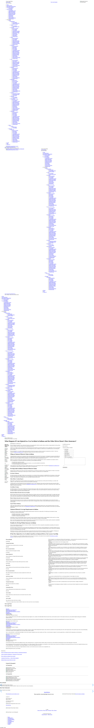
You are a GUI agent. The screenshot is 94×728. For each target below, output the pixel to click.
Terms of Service (40, 710)
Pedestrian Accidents (12, 14)
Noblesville (12, 96)
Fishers (12, 37)
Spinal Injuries (15, 55)
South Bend (12, 111)
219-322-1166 (8, 2)
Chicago (12, 126)
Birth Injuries (51, 274)
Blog (7, 143)
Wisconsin (10, 128)
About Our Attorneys (11, 719)
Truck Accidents (15, 34)
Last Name (66, 451)
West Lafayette (13, 98)
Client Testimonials (11, 721)
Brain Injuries (15, 80)
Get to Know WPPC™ (10, 7)
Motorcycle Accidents (12, 12)
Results (8, 142)
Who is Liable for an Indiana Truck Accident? (8, 656)
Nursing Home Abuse (12, 13)
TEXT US (13, 147)
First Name (66, 449)
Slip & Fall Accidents (16, 138)
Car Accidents (15, 22)
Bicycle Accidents (15, 28)
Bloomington (13, 21)
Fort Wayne (12, 45)
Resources (49, 710)
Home (8, 4)
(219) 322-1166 (43, 149)
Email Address (67, 453)
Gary (11, 59)
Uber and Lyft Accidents (16, 57)
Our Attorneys (11, 8)
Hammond (12, 67)
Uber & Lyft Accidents (12, 17)
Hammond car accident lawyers (31, 484)
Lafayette (12, 92)
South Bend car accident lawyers (30, 506)
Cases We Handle (9, 9)
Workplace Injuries (15, 109)
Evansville (12, 27)
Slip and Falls (11, 16)
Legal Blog (9, 722)
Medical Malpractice (12, 11)
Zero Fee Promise (9, 5)
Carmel (48, 172)
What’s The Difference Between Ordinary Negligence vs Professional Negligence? (14, 652)
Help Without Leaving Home (11, 6)
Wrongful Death (11, 18)
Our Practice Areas (11, 718)
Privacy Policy (45, 710)
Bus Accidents (15, 29)
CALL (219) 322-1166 (8, 147)
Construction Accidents (12, 10)
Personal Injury (11, 15)
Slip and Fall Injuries (16, 54)
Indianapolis (12, 79)
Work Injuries (15, 35)
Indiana (10, 20)
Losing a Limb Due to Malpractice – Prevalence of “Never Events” (11, 654)
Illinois (10, 125)
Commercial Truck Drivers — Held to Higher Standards (10, 658)
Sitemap (55, 710)
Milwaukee (12, 129)
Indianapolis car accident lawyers (54, 465)
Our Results (10, 720)
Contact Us (8, 144)
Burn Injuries (15, 47)
